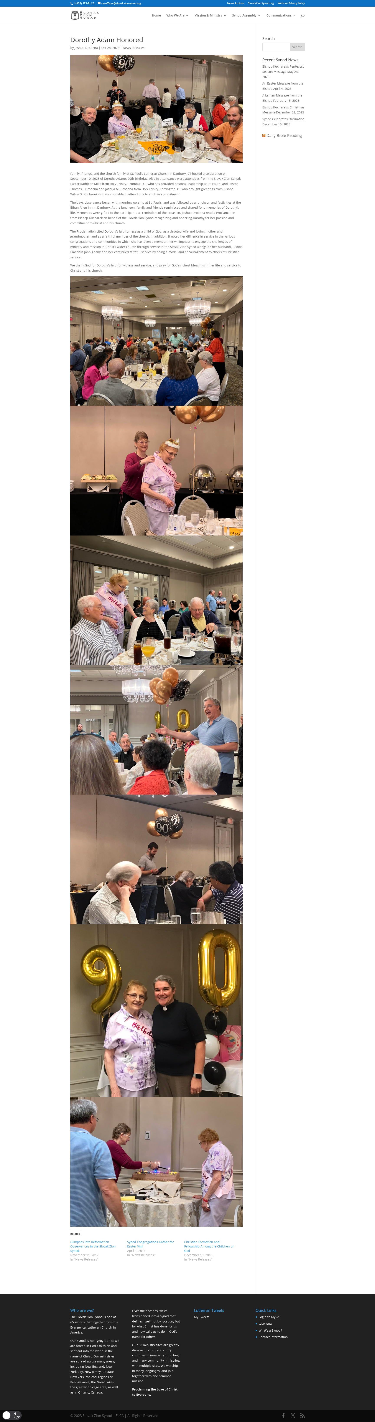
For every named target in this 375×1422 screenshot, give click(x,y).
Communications (279, 15)
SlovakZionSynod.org (261, 3)
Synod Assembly (244, 15)
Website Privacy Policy (291, 3)
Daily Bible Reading (284, 135)
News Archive (235, 3)
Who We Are (175, 15)
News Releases (134, 48)
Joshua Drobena (86, 48)
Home (156, 15)
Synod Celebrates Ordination (283, 119)
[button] (12, 1415)
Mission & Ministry (208, 15)
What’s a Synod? (270, 1330)
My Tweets (201, 1317)
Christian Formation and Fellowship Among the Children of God (209, 1246)
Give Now (265, 1324)
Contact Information (273, 1337)
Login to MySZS (270, 1317)
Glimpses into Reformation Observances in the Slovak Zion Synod (93, 1246)
